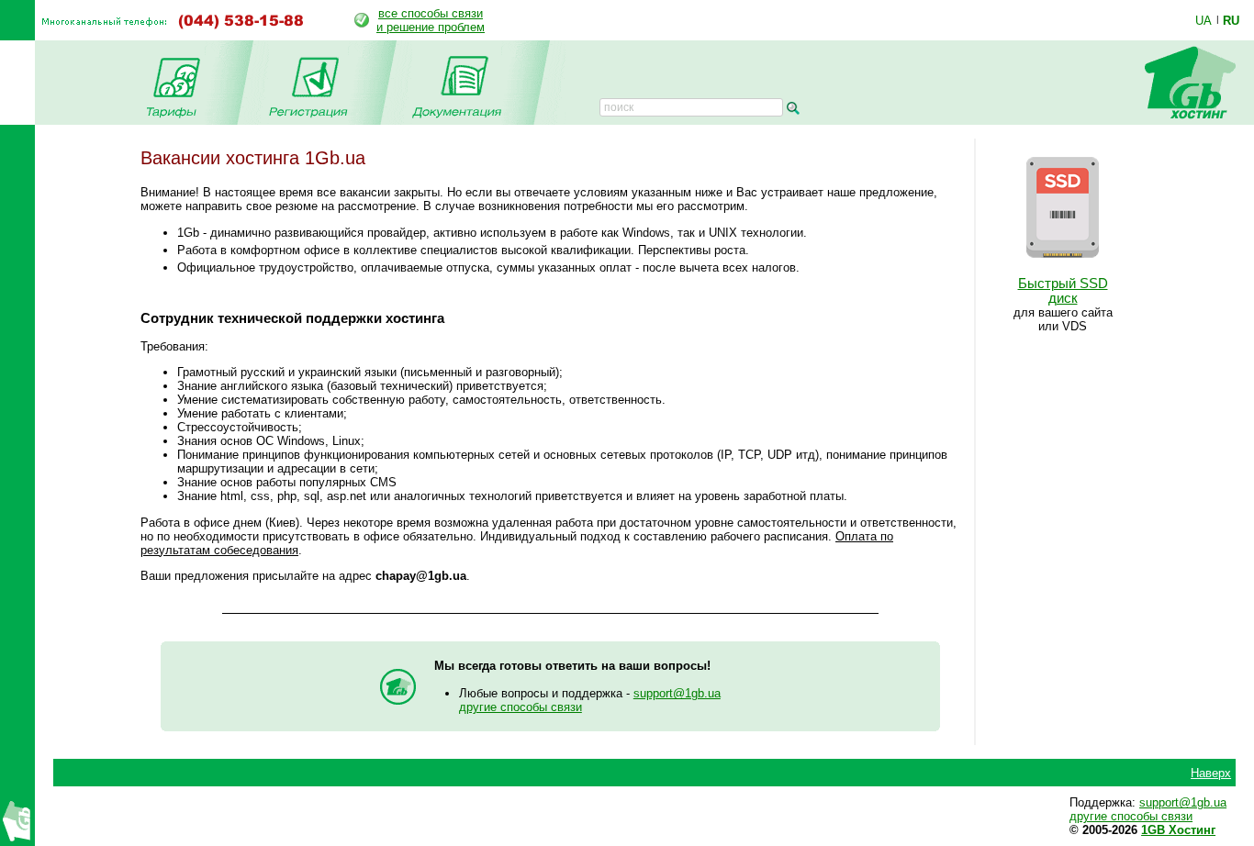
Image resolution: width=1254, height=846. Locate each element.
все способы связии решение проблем (430, 20)
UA (1203, 20)
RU (1231, 20)
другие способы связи (520, 707)
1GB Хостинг (1178, 830)
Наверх (1211, 773)
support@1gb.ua (677, 693)
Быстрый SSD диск (1063, 291)
